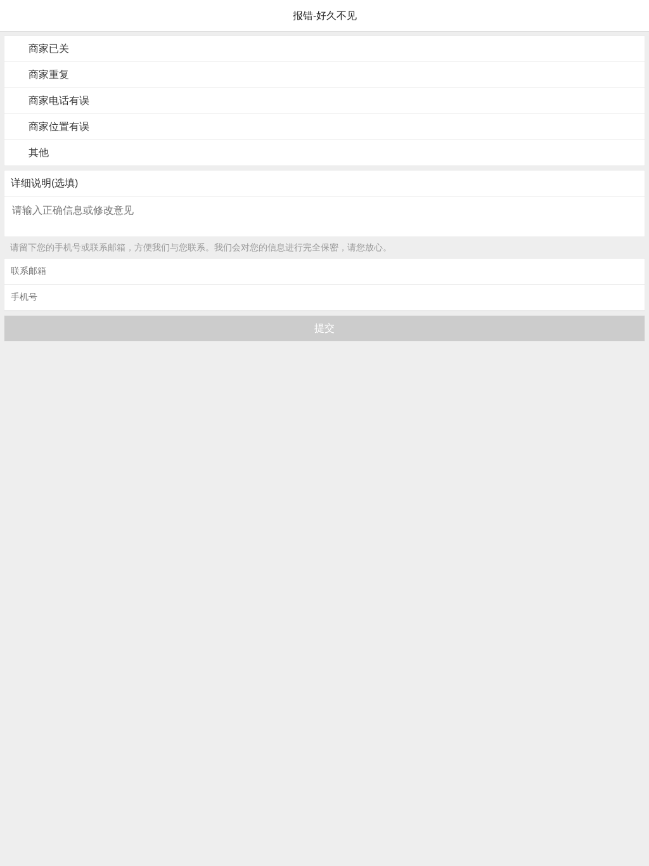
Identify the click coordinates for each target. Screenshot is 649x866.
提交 (324, 328)
